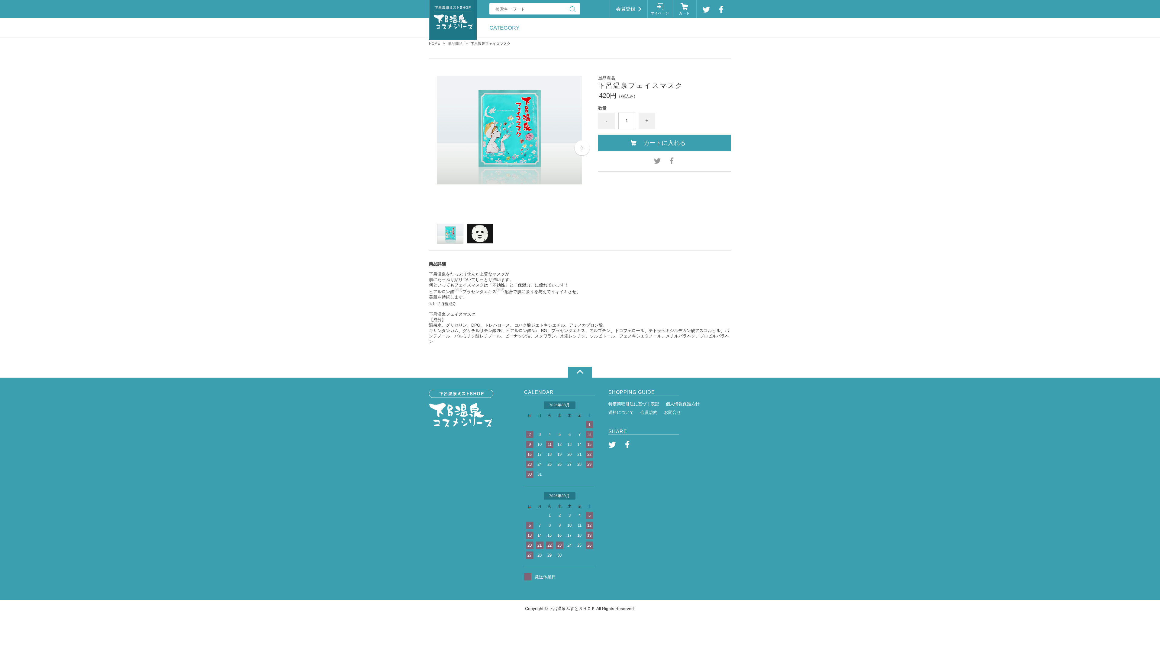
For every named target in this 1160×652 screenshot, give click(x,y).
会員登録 (625, 8)
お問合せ (672, 412)
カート (684, 13)
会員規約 (648, 412)
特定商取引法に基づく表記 (633, 403)
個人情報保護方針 (683, 403)
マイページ (660, 13)
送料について (621, 412)
